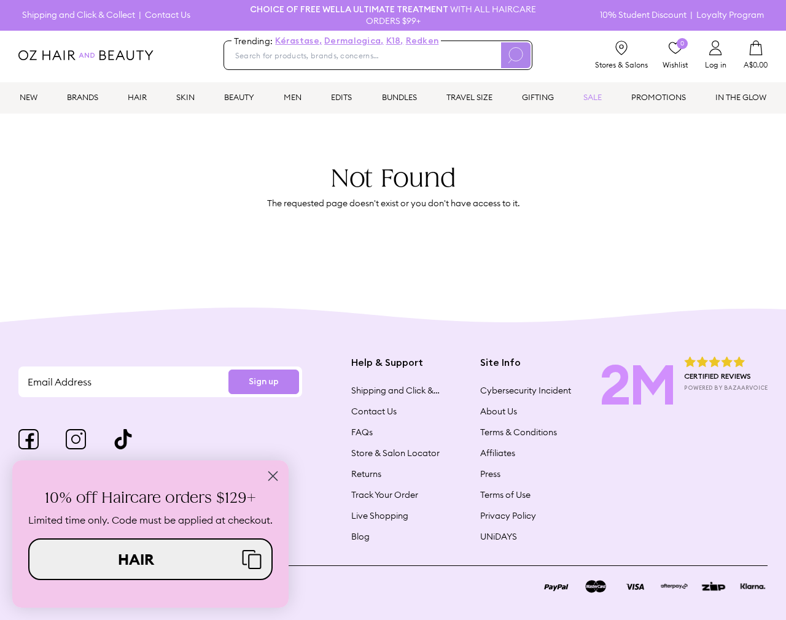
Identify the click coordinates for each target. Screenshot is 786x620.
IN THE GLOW (740, 97)
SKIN (185, 97)
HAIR (137, 97)
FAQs (362, 432)
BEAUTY (239, 97)
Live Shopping (379, 515)
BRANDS (82, 97)
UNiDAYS (498, 536)
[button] (150, 559)
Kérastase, (298, 41)
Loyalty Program (730, 15)
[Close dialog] (273, 476)
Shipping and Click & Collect (78, 15)
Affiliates (497, 453)
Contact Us (167, 15)
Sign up (264, 382)
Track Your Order (384, 494)
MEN (293, 97)
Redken (422, 41)
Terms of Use (505, 494)
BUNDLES (399, 97)
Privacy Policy (508, 515)
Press (490, 473)
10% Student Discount (643, 15)
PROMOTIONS (658, 97)
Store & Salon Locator (395, 453)
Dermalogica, (353, 41)
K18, (394, 41)
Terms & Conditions (518, 432)
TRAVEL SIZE (469, 97)
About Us (498, 411)
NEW (28, 97)
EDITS (341, 97)
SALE (592, 97)
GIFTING (538, 97)
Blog (360, 536)
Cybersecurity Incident (525, 390)
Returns (366, 473)
